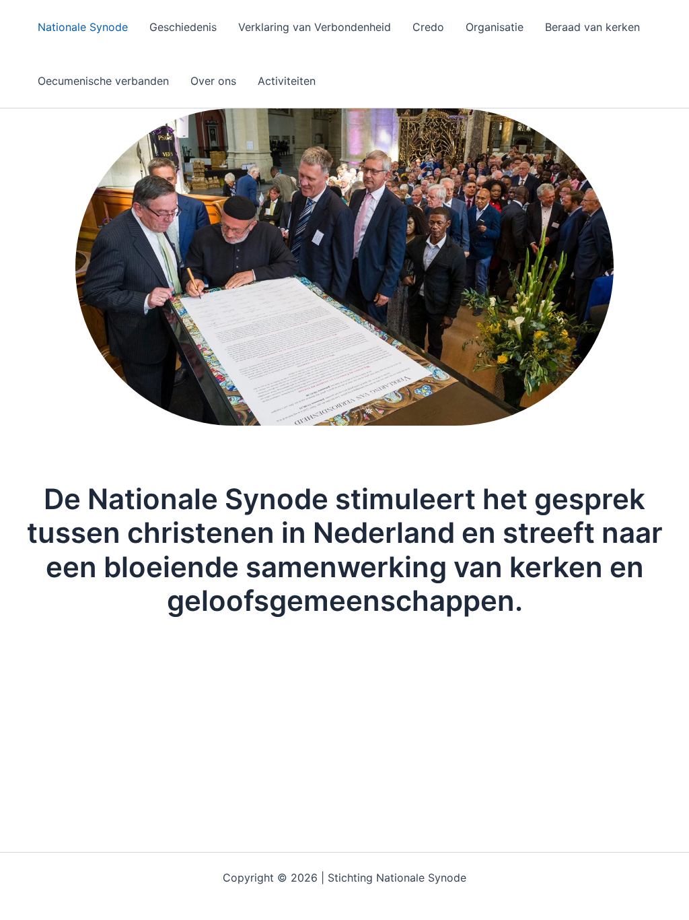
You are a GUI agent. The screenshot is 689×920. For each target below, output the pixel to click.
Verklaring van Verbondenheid (314, 27)
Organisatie (494, 27)
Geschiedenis (183, 27)
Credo (428, 27)
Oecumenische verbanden (103, 81)
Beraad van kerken (592, 27)
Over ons (213, 81)
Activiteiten (287, 81)
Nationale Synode (83, 27)
